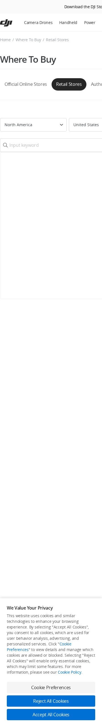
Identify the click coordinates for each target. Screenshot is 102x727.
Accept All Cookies (51, 714)
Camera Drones (38, 22)
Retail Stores (69, 84)
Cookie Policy (69, 672)
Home (5, 39)
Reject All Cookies (51, 701)
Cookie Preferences (51, 687)
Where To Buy (28, 39)
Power (89, 22)
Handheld (68, 22)
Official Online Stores (26, 84)
